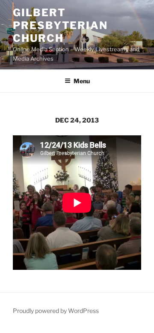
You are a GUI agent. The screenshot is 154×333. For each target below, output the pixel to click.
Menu (82, 81)
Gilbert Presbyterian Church (60, 25)
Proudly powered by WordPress (56, 310)
